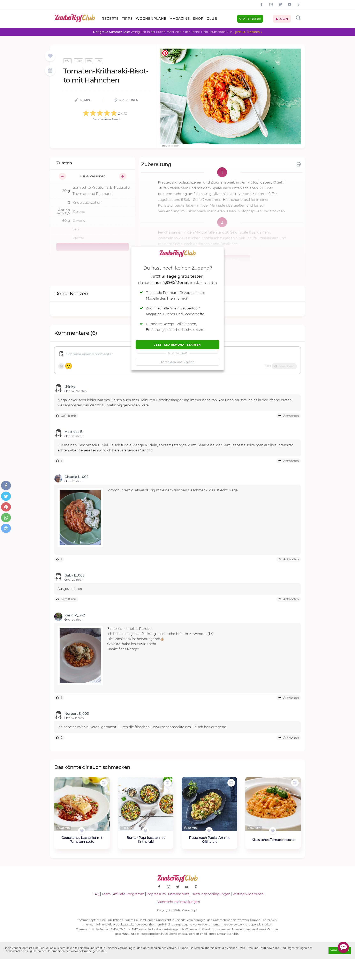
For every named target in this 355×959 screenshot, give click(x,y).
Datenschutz (178, 894)
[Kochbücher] (50, 56)
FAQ (96, 894)
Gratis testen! (250, 18)
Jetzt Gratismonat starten (177, 344)
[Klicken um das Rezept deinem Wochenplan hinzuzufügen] (104, 783)
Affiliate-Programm (128, 894)
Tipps (127, 19)
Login (283, 18)
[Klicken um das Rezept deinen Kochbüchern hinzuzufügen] (81, 830)
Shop (198, 19)
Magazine (179, 19)
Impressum (156, 894)
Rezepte (110, 19)
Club (212, 19)
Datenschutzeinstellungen (178, 902)
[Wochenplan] (50, 71)
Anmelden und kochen (178, 362)
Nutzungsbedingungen (211, 894)
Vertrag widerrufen (248, 894)
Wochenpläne (151, 19)
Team (106, 894)
